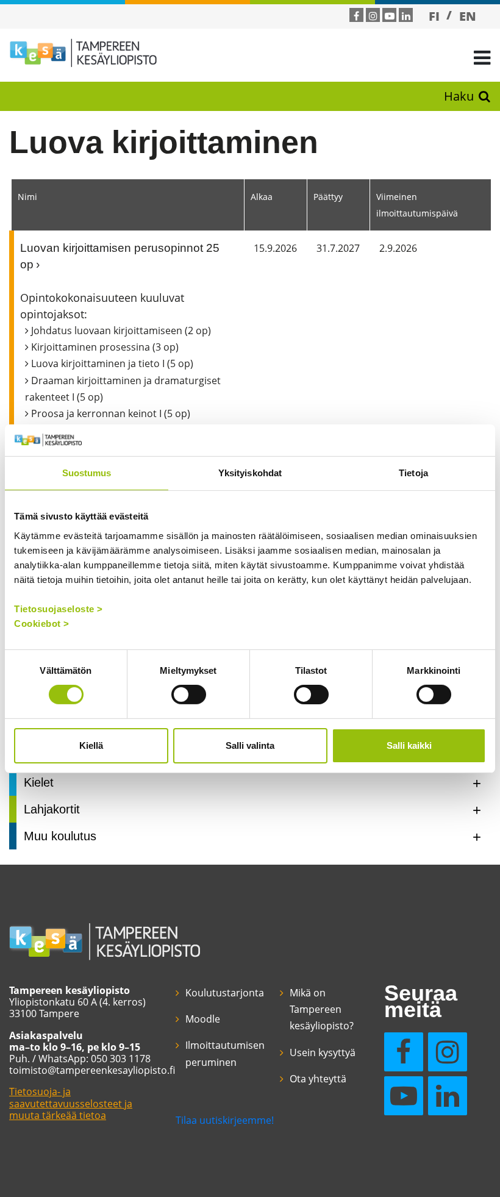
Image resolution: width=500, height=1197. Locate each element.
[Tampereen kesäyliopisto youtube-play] (390, 16)
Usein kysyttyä (322, 1052)
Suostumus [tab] (87, 473)
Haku (459, 96)
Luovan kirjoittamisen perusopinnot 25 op (120, 256)
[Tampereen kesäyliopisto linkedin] (406, 16)
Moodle (202, 1019)
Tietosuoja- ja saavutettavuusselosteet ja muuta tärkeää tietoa (70, 1103)
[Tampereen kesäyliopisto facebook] (356, 16)
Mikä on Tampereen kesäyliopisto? (322, 1009)
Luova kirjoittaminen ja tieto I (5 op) (112, 363)
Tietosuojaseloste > (58, 608)
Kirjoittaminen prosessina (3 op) (105, 347)
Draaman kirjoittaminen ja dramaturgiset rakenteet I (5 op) (123, 389)
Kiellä (91, 745)
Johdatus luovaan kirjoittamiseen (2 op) (121, 330)
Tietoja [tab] (413, 473)
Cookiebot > (42, 623)
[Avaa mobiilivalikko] (482, 57)
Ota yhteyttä (318, 1078)
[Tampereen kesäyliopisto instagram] (373, 16)
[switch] (188, 694)
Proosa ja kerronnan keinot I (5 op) (110, 413)
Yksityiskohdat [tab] (250, 473)
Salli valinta (250, 745)
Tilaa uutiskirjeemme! (225, 1120)
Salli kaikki (409, 745)
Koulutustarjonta (224, 992)
